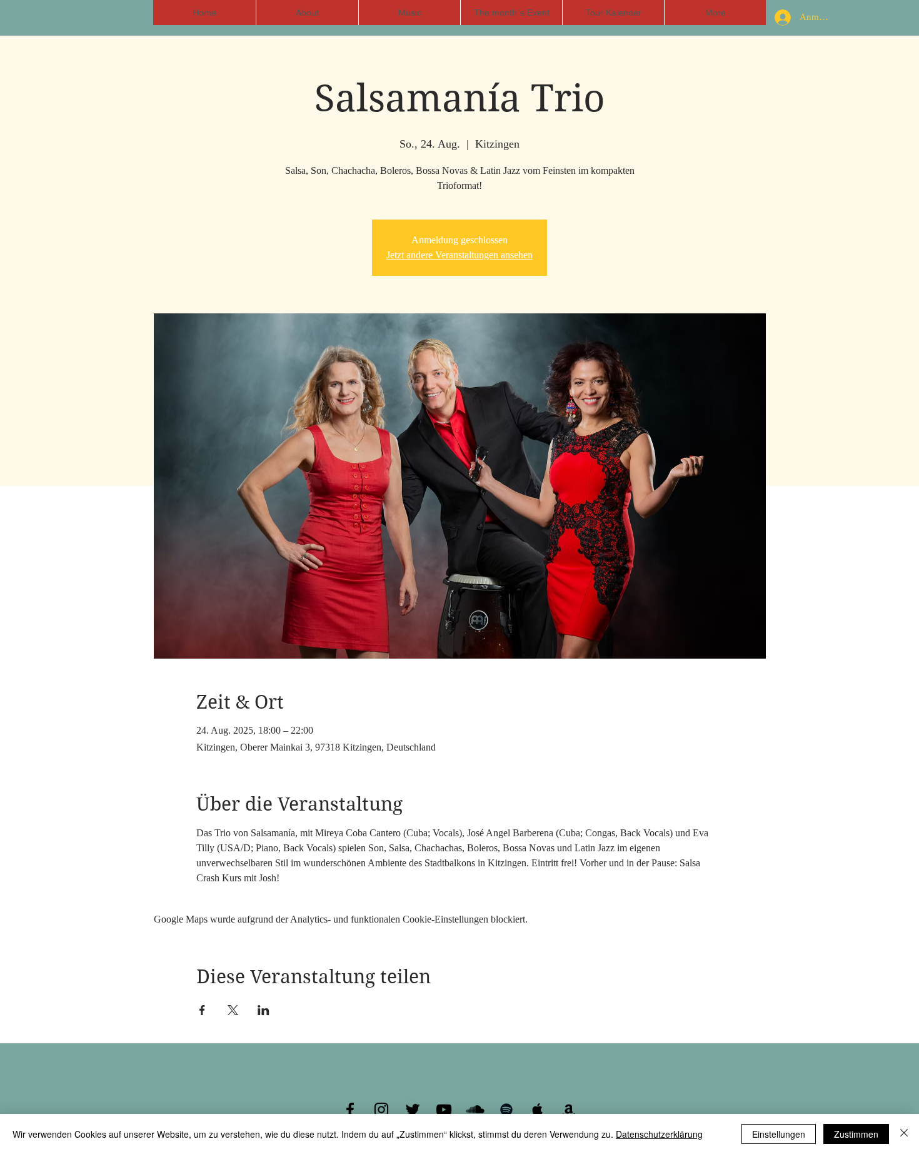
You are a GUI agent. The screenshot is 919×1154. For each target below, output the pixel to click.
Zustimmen (856, 1134)
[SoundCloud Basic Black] (475, 1109)
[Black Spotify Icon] (506, 1109)
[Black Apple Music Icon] (537, 1109)
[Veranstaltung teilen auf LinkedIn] (263, 1010)
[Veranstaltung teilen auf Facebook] (202, 1010)
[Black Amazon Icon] (569, 1109)
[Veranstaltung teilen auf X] (233, 1010)
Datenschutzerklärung (659, 1134)
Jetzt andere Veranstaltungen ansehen (459, 255)
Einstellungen (778, 1134)
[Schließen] (903, 1134)
